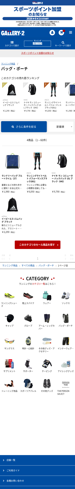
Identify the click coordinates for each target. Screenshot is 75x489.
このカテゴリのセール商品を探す (37, 244)
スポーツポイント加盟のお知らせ (37, 53)
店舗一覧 (11, 460)
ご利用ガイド (13, 470)
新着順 (60, 126)
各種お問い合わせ (15, 481)
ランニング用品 (8, 64)
